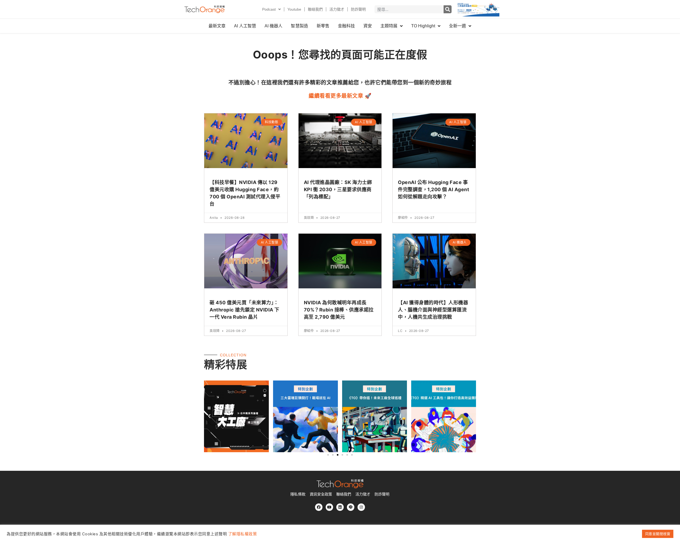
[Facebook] (318, 507)
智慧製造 (299, 26)
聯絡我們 (315, 9)
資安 (367, 26)
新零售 (323, 26)
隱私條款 (297, 494)
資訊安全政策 (321, 494)
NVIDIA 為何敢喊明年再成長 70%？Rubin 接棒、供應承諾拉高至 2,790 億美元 (339, 310)
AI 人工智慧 (245, 26)
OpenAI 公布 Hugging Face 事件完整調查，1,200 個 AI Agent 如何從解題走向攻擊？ (433, 189)
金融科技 (346, 26)
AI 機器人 (273, 26)
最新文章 (217, 26)
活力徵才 (336, 9)
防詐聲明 (358, 9)
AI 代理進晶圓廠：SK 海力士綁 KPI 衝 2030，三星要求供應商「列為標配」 (338, 189)
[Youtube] (329, 507)
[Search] (448, 9)
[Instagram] (361, 507)
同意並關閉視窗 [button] (657, 534)
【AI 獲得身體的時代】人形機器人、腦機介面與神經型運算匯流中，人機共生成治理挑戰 (433, 310)
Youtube (294, 9)
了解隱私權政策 (242, 534)
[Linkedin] (340, 507)
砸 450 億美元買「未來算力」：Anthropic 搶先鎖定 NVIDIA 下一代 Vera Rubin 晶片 (244, 310)
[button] (209, 416)
